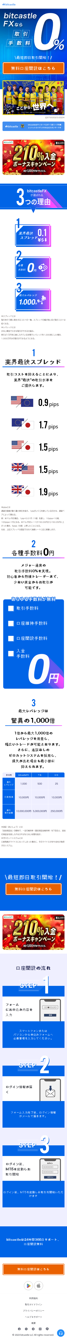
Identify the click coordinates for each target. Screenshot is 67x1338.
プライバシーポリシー (33, 1310)
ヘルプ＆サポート (33, 1316)
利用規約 (33, 1298)
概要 (33, 1323)
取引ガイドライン (33, 1304)
